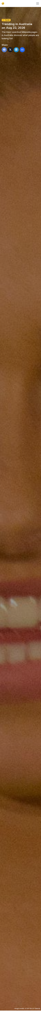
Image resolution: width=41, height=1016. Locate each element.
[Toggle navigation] (37, 3)
